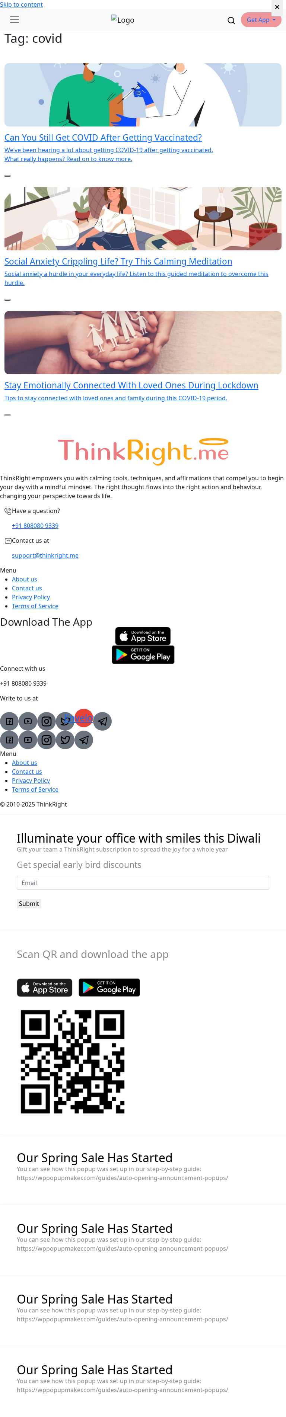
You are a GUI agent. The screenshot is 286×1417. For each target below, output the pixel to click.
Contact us (27, 588)
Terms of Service (35, 606)
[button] (261, 19)
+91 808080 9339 (35, 526)
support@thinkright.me (45, 555)
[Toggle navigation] (14, 20)
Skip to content (21, 4)
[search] (231, 19)
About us (24, 579)
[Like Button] (7, 176)
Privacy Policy (31, 597)
